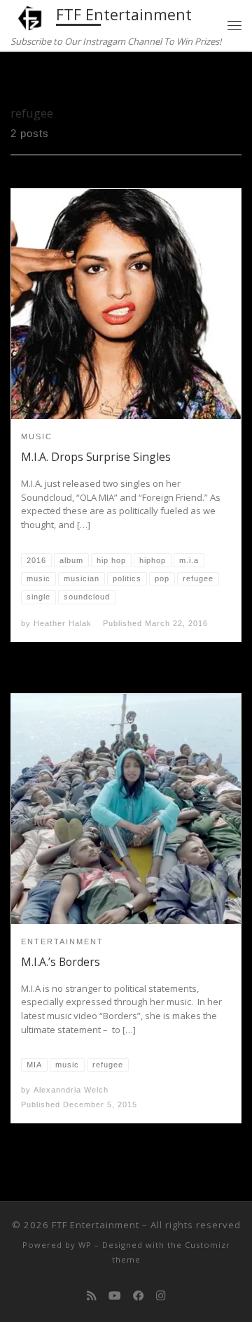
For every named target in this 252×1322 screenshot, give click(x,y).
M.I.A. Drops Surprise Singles (96, 456)
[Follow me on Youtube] (114, 1295)
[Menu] (234, 25)
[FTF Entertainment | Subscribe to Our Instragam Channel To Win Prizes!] (30, 16)
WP (85, 1244)
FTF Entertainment (95, 1224)
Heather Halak (63, 623)
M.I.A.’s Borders (60, 961)
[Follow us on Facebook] (138, 1295)
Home (24, 78)
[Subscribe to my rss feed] (92, 1295)
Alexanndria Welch (71, 1090)
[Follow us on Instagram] (161, 1295)
